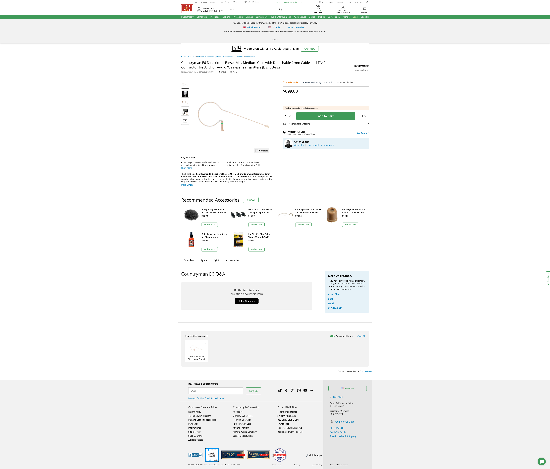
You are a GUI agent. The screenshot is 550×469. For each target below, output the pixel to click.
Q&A (216, 260)
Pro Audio (192, 56)
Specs (204, 260)
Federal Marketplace (287, 411)
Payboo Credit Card (242, 423)
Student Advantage (286, 415)
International (194, 427)
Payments (193, 423)
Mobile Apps (315, 455)
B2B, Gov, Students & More (205, 2)
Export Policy (317, 465)
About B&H (238, 411)
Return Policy (194, 411)
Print (235, 72)
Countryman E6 (251, 56)
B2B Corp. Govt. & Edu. (288, 419)
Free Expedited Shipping (343, 436)
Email (193, 391)
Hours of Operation (242, 419)
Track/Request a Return (199, 415)
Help (349, 2)
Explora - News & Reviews (289, 427)
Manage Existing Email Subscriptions (206, 398)
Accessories (232, 260)
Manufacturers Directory (245, 431)
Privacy (297, 465)
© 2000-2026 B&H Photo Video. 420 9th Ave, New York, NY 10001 (214, 465)
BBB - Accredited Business (195, 455)
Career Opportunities (243, 435)
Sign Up (253, 390)
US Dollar (349, 388)
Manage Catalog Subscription (202, 419)
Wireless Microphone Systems (209, 56)
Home (183, 56)
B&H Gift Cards (338, 432)
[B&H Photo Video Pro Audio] (188, 8)
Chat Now (309, 48)
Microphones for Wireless (233, 56)
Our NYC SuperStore (243, 415)
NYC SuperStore (327, 2)
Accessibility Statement (339, 465)
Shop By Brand (195, 435)
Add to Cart (326, 116)
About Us (340, 2)
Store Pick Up (337, 428)
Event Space (283, 423)
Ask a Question (246, 301)
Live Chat (358, 2)
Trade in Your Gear (344, 421)
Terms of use (277, 465)
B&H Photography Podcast (289, 431)
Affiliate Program (241, 427)
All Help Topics (195, 439)
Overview (188, 260)
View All (250, 199)
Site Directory (194, 431)
